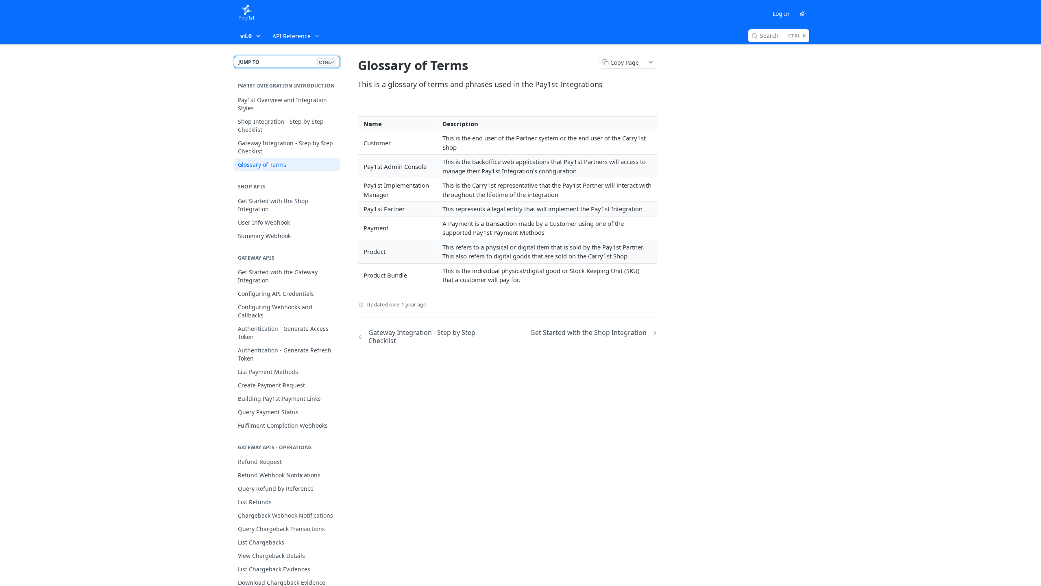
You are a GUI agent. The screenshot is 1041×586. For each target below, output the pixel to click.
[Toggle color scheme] (802, 13)
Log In (781, 13)
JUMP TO (286, 62)
